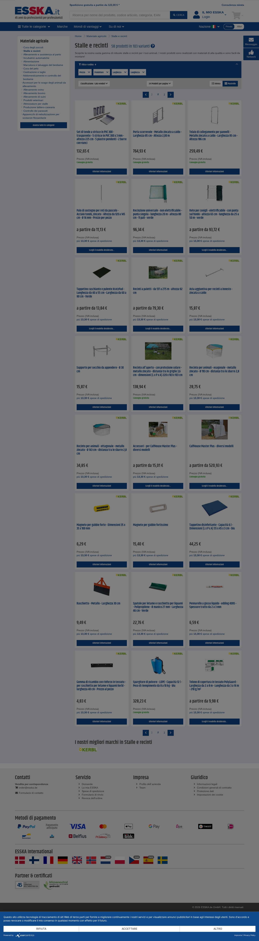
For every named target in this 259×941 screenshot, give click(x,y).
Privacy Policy (249, 935)
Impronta (238, 935)
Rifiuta (41, 928)
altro (218, 928)
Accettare (129, 928)
